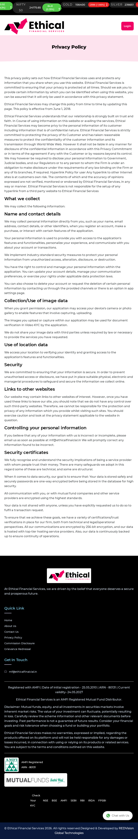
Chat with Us (120, 815)
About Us (10, 626)
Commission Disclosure (19, 643)
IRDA (91, 800)
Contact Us (11, 631)
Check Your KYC (35, 800)
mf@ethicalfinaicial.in (23, 671)
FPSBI (102, 800)
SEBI (74, 800)
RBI (82, 800)
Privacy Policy (13, 637)
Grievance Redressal (17, 649)
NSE (45, 800)
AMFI (64, 800)
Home (8, 620)
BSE (54, 800)
